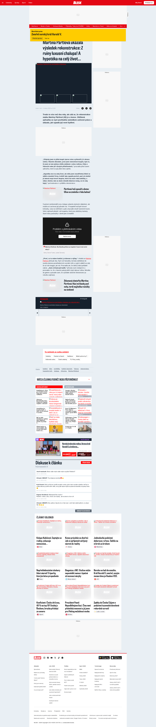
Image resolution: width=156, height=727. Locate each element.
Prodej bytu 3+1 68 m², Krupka (70, 427)
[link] (44, 658)
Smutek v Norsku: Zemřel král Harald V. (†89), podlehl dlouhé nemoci (71, 392)
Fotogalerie (44, 299)
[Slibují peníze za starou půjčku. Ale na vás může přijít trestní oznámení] (56, 429)
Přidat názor (86, 462)
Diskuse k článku (49, 463)
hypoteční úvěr (47, 371)
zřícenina (64, 371)
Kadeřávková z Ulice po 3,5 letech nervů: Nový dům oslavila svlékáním (42, 392)
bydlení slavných (67, 369)
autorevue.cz (82, 423)
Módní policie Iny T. (81, 356)
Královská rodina (50, 359)
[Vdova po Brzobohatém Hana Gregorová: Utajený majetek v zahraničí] (56, 402)
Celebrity (48, 356)
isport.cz (81, 414)
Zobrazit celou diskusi (83, 511)
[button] (104, 658)
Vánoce (76, 369)
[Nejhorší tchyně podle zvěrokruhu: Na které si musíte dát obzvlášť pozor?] (85, 402)
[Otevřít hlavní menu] (2, 2)
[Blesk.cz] (77, 2)
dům (50, 369)
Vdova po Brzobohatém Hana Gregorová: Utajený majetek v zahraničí (41, 401)
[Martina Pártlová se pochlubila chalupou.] (51, 64)
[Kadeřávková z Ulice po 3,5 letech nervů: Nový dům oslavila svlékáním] (56, 393)
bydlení (45, 369)
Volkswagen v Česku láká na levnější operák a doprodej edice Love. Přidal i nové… (71, 420)
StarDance (70, 356)
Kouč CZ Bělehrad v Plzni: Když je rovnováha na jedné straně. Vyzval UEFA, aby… (71, 411)
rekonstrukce (84, 369)
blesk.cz (81, 396)
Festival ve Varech (59, 356)
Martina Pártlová (73, 371)
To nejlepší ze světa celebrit (57, 352)
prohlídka (57, 369)
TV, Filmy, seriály (75, 359)
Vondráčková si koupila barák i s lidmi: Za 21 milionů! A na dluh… (42, 410)
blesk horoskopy (83, 405)
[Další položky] (124, 26)
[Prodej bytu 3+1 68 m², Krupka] (85, 429)
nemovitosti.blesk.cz (84, 432)
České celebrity (62, 359)
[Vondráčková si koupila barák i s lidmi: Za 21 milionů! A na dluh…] (56, 411)
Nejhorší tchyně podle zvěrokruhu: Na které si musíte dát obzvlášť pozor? (71, 401)
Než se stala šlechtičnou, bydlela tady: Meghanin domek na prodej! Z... (42, 420)
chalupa (56, 371)
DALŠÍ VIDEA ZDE (85, 439)
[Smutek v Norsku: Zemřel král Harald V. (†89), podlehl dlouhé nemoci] (85, 393)
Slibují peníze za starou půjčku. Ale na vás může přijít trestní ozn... (41, 428)
